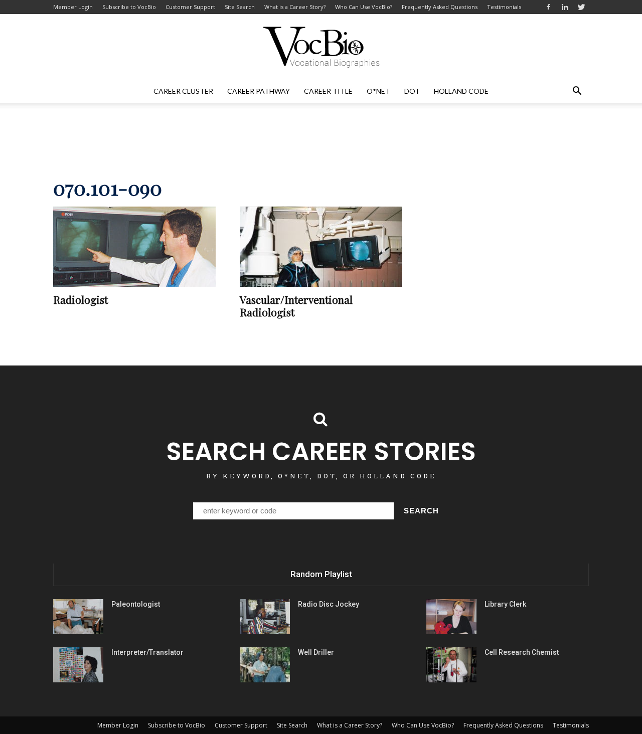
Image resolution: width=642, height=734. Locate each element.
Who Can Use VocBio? (363, 7)
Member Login (73, 7)
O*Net (378, 91)
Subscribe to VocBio (129, 7)
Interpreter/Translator (147, 652)
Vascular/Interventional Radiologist (296, 305)
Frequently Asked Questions (439, 7)
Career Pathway (258, 91)
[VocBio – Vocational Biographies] (321, 47)
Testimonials (504, 7)
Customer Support (190, 7)
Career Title (328, 91)
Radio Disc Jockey (328, 604)
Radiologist (80, 299)
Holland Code (461, 91)
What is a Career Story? (295, 7)
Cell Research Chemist (522, 652)
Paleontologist (135, 604)
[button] (577, 91)
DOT (412, 91)
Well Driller (316, 652)
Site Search (240, 7)
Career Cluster (183, 91)
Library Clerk (505, 604)
